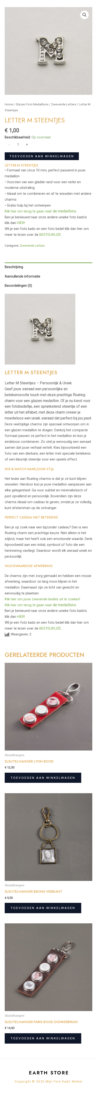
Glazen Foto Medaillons (32, 104)
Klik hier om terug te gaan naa (41, 211)
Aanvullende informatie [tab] (22, 276)
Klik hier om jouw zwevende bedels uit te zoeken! (42, 599)
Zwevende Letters (63, 104)
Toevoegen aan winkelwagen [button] (43, 778)
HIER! (21, 223)
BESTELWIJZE (50, 234)
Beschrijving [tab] (14, 267)
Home (9, 104)
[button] (84, 15)
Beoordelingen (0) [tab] (18, 285)
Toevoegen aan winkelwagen (41, 156)
